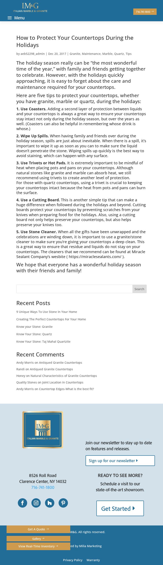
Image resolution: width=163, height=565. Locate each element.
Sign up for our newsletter (112, 460)
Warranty (93, 560)
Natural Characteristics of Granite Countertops (64, 376)
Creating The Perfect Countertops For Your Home (51, 319)
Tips (129, 54)
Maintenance (91, 54)
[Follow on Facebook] (22, 503)
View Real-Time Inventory (36, 546)
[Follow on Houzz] (49, 503)
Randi (20, 369)
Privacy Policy (72, 560)
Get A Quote (36, 529)
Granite (75, 54)
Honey (20, 376)
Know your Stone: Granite (34, 327)
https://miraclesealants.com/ (95, 256)
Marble (107, 54)
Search (139, 289)
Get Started (116, 508)
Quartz (119, 54)
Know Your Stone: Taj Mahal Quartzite (43, 341)
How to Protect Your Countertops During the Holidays (74, 41)
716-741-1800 (143, 11)
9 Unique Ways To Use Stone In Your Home (46, 312)
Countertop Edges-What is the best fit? (66, 389)
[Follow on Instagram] (36, 503)
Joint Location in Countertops (62, 382)
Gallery (36, 539)
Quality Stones (26, 382)
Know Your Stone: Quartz (34, 334)
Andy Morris (25, 363)
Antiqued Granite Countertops (60, 363)
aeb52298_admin (33, 54)
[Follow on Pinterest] (63, 503)
